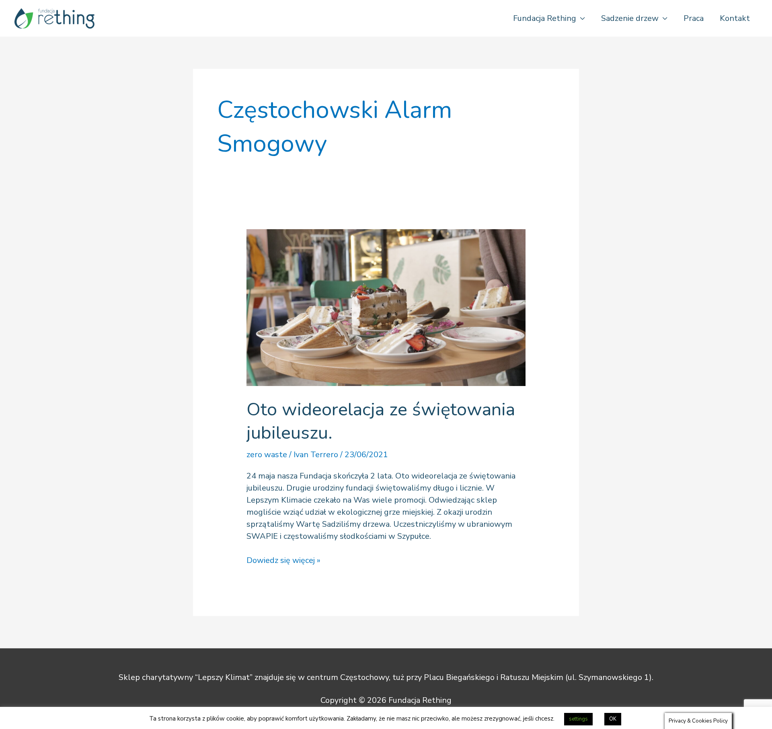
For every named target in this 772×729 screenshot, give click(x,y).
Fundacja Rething (544, 18)
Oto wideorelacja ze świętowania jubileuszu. (380, 421)
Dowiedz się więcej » (283, 560)
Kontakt (735, 18)
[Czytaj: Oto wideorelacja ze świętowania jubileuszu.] (385, 307)
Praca (694, 18)
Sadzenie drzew (630, 18)
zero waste (266, 454)
